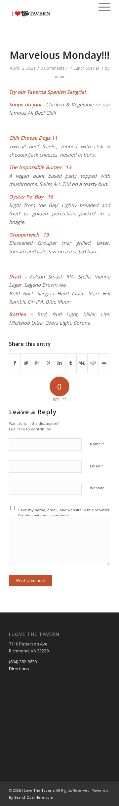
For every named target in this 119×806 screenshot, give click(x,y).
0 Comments (52, 68)
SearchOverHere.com (33, 797)
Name (97, 444)
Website (97, 487)
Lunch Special (86, 68)
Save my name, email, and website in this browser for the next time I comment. (64, 512)
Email (96, 466)
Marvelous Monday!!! (59, 55)
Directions (19, 669)
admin (59, 76)
